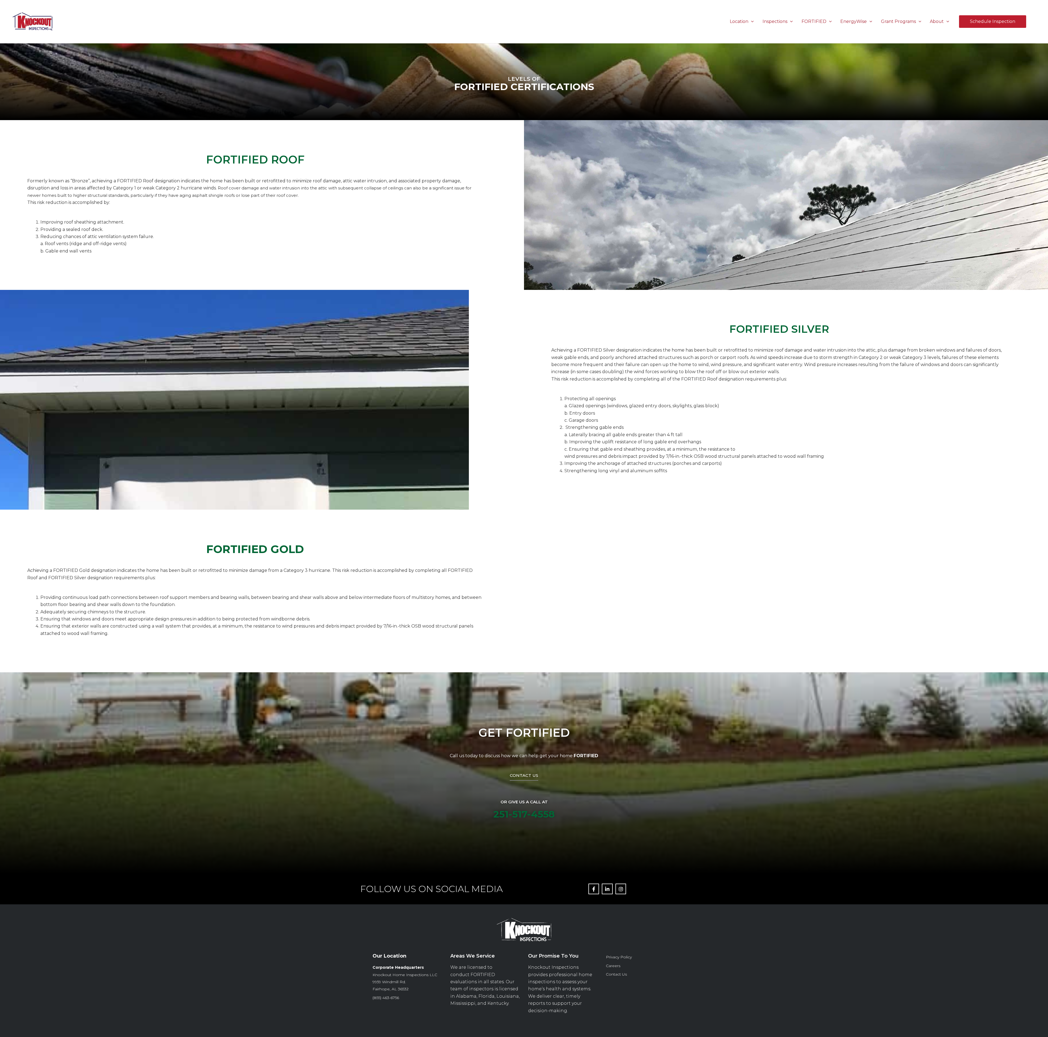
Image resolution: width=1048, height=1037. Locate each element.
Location (739, 21)
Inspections (775, 21)
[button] (751, 21)
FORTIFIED (814, 21)
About (937, 21)
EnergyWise (853, 21)
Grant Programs (898, 21)
